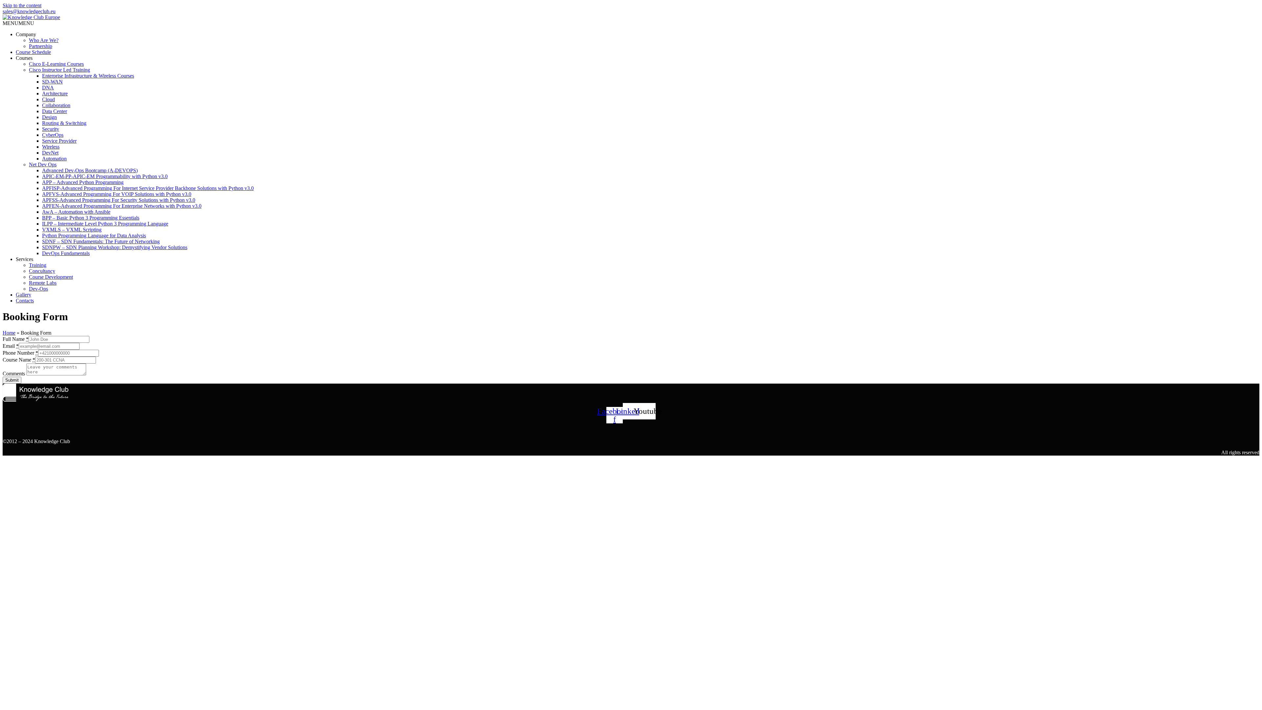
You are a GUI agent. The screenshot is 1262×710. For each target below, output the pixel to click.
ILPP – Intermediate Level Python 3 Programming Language (105, 223)
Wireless (50, 147)
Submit (12, 380)
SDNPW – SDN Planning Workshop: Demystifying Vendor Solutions (114, 247)
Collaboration (56, 105)
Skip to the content (22, 5)
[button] (18, 23)
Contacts (25, 300)
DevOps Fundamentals (66, 253)
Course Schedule (33, 52)
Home (9, 333)
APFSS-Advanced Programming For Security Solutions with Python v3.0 (118, 200)
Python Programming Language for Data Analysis (94, 235)
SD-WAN (52, 81)
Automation (54, 158)
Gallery (23, 294)
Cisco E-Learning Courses (56, 64)
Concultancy (42, 271)
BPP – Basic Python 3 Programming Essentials (90, 218)
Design (49, 117)
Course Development (51, 277)
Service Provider (59, 141)
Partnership (40, 46)
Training (37, 265)
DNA (48, 87)
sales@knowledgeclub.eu (29, 11)
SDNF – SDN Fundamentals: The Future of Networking (101, 241)
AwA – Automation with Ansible (76, 212)
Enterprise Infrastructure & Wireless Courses (88, 76)
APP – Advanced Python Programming (83, 182)
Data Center (54, 111)
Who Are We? (43, 40)
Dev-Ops (38, 289)
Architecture (55, 93)
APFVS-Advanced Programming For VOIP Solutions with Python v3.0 (116, 194)
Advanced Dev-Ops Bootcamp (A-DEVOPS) (90, 170)
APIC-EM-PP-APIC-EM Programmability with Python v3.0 (105, 176)
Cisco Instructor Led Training (59, 70)
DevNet (50, 152)
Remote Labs (43, 283)
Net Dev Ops (43, 164)
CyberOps (52, 135)
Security (50, 129)
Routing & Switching (64, 123)
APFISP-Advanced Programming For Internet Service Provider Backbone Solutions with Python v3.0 (148, 188)
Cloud (48, 99)
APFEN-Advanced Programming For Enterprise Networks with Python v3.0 (121, 206)
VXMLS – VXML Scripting (72, 229)
